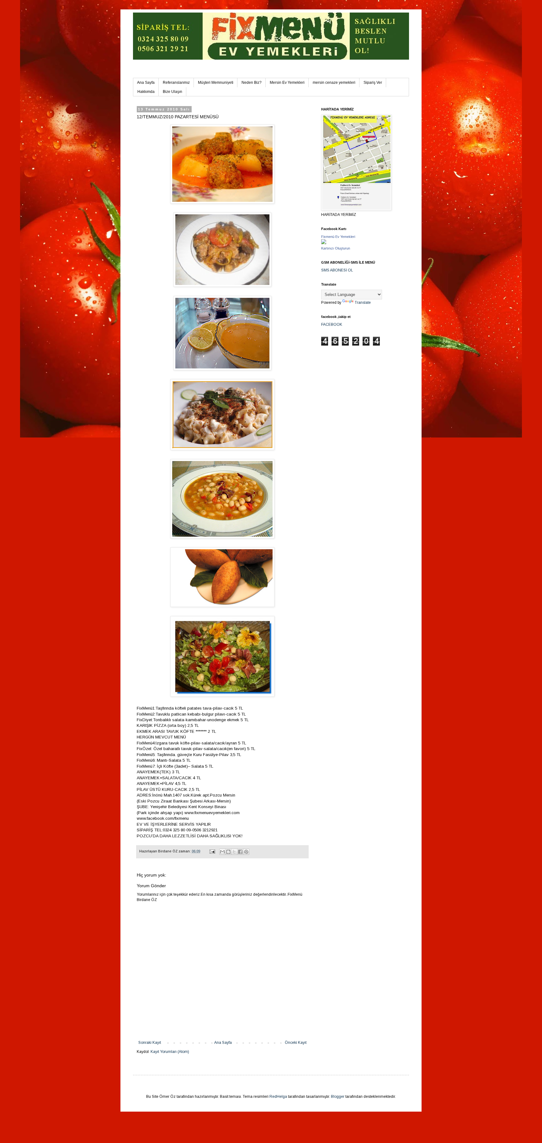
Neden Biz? (252, 82)
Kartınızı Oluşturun (335, 248)
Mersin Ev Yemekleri (287, 82)
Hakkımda (146, 91)
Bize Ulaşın (172, 91)
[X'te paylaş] (234, 852)
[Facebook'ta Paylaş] (240, 852)
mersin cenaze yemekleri (334, 82)
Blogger (337, 1096)
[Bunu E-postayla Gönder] (222, 852)
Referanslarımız (176, 82)
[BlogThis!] (228, 852)
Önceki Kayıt (295, 1042)
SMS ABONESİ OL (337, 270)
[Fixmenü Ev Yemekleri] (323, 243)
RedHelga (278, 1096)
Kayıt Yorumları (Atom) (170, 1051)
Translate (363, 302)
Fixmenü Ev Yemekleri (338, 237)
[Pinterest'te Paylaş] (246, 852)
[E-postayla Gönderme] (212, 851)
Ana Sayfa (146, 82)
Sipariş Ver (373, 82)
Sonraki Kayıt (149, 1042)
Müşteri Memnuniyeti (215, 82)
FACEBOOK (331, 324)
